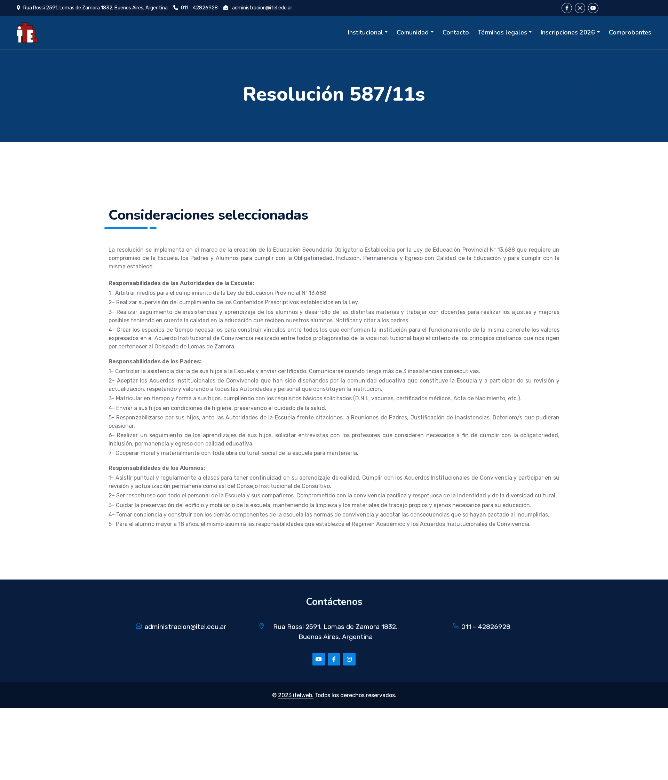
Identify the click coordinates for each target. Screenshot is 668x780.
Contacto (456, 32)
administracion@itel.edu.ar (262, 8)
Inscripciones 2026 (568, 32)
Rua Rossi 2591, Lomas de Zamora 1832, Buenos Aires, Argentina (95, 8)
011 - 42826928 (199, 8)
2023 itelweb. (295, 695)
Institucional (365, 32)
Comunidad (413, 32)
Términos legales (502, 32)
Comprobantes (630, 32)
